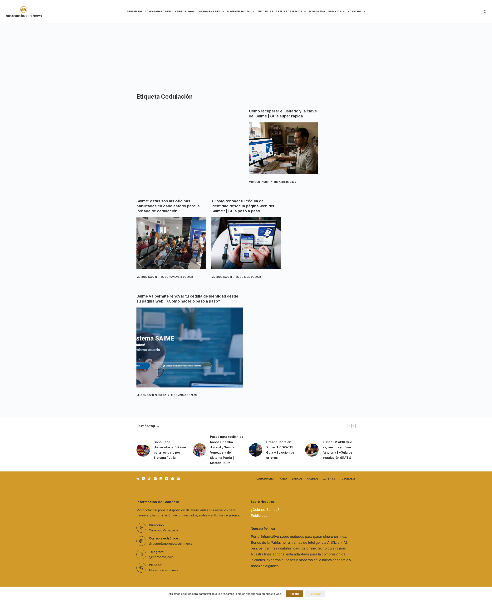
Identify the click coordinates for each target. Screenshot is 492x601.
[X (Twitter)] (143, 478)
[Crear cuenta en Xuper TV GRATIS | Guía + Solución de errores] (255, 450)
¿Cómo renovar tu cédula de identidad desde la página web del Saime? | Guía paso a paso (242, 206)
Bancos (297, 478)
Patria (282, 478)
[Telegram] (137, 478)
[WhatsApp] (172, 478)
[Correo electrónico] (178, 478)
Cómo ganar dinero (158, 11)
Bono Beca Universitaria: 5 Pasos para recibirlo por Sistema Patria (170, 450)
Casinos (312, 478)
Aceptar (294, 593)
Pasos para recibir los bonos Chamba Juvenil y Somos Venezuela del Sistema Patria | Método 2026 (226, 450)
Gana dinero (265, 478)
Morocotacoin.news (163, 570)
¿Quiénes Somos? (265, 510)
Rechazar (315, 593)
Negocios (334, 11)
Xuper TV (329, 478)
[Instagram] (155, 478)
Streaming (134, 11)
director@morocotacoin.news (170, 543)
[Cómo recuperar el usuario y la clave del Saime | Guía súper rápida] (283, 148)
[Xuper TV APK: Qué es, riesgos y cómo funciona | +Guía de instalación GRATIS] (312, 450)
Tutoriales (265, 11)
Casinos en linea (208, 11)
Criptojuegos (184, 11)
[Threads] (161, 478)
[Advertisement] (246, 52)
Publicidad (259, 516)
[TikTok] (149, 478)
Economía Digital (239, 11)
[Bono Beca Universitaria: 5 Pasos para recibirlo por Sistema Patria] (143, 450)
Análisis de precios (289, 11)
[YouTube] (166, 478)
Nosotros (354, 11)
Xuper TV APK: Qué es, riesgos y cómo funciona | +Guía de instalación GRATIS (337, 450)
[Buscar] (485, 11)
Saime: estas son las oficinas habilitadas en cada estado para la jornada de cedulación (168, 206)
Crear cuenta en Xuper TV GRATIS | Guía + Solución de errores (280, 450)
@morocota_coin (161, 557)
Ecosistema (317, 11)
